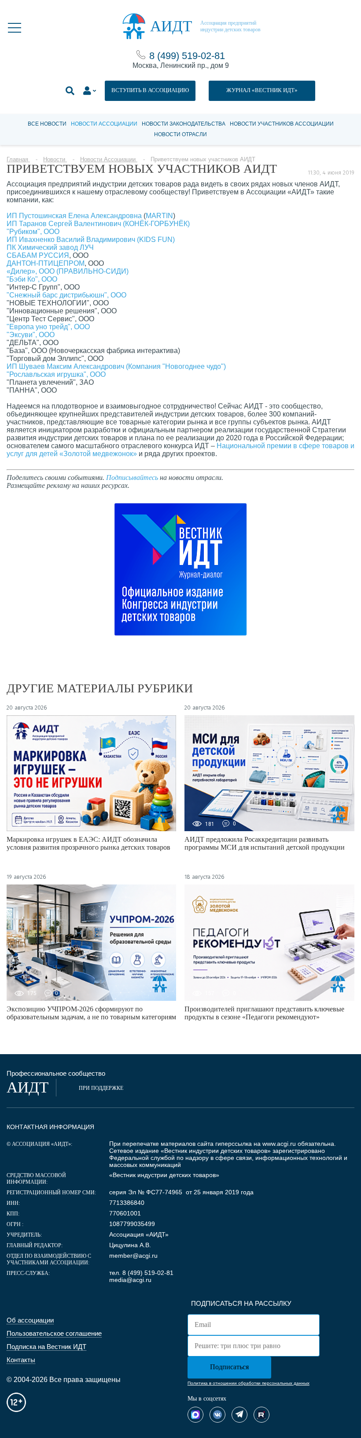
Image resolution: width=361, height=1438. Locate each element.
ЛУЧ (87, 247)
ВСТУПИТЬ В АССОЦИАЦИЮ (150, 90)
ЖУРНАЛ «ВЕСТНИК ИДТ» (262, 90)
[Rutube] (261, 1415)
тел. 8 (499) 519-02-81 (141, 1272)
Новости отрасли (180, 134)
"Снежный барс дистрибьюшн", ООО (66, 295)
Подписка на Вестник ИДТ (46, 1346)
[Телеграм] (239, 1415)
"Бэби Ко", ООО (32, 279)
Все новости (47, 124)
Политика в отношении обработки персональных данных (248, 1383)
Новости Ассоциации (104, 124)
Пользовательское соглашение (54, 1333)
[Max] (195, 1415)
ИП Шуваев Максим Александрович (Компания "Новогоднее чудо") (116, 366)
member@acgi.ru (133, 1255)
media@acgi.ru (130, 1279)
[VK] (217, 1415)
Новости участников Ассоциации (282, 124)
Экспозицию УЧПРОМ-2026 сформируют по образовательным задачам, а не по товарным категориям (91, 1013)
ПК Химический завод (43, 247)
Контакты (21, 1360)
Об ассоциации (30, 1320)
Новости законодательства (183, 124)
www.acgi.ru (279, 1143)
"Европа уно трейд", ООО (48, 327)
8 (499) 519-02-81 (187, 55)
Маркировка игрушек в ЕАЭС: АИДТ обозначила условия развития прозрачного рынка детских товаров (88, 843)
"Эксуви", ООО (31, 334)
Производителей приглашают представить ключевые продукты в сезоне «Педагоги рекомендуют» (264, 1013)
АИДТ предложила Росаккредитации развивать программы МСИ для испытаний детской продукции (264, 843)
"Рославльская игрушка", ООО (56, 374)
